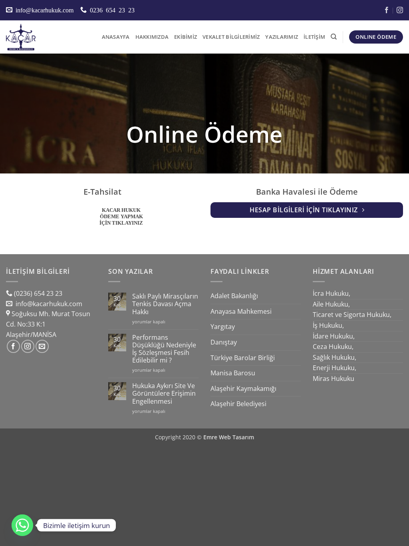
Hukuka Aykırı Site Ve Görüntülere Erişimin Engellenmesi (164, 393)
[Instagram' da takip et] (27, 346)
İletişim (314, 36)
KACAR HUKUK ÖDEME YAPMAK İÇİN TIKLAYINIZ (121, 216)
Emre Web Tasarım (228, 437)
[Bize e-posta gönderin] (42, 346)
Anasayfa (116, 36)
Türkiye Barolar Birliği (242, 357)
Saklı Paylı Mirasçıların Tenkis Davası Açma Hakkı (165, 304)
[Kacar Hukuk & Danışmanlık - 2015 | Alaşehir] (46, 37)
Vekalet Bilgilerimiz (231, 36)
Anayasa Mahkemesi (241, 311)
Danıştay (223, 342)
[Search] (334, 36)
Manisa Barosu (232, 373)
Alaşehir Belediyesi (238, 403)
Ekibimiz (185, 36)
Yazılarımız (281, 36)
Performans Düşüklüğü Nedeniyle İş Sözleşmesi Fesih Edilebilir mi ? (164, 349)
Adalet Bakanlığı (234, 295)
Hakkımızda (152, 36)
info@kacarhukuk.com (48, 303)
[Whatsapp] (22, 525)
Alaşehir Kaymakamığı (243, 388)
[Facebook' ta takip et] (13, 346)
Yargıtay (222, 326)
